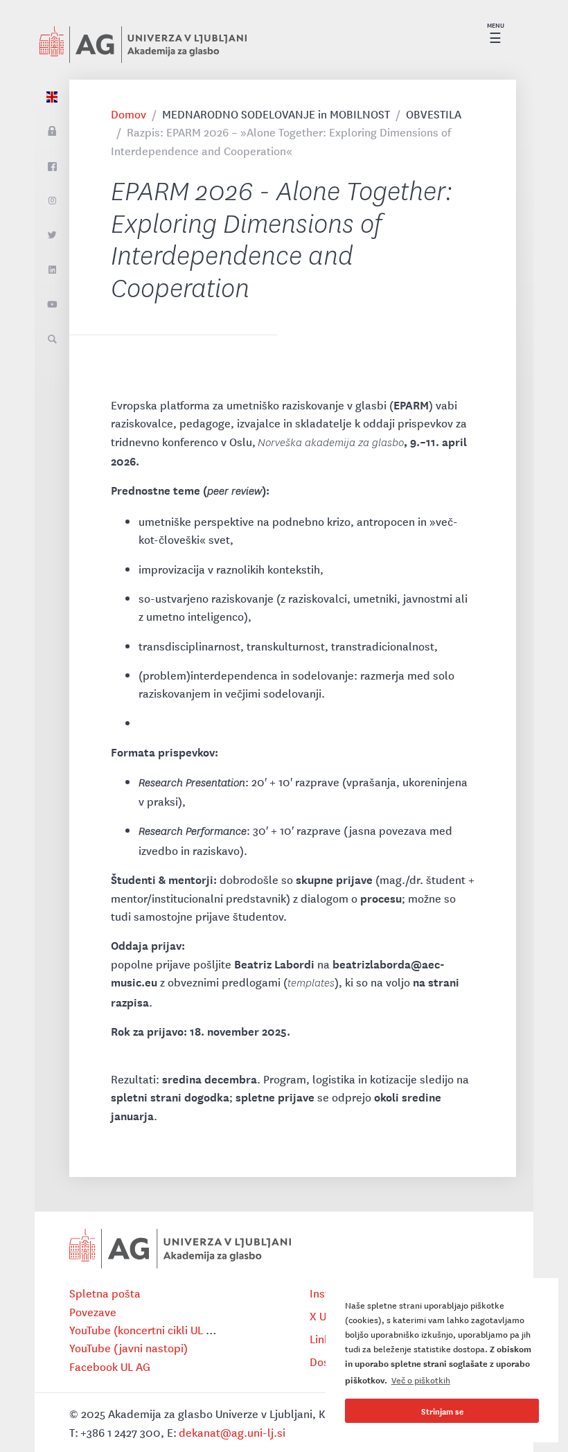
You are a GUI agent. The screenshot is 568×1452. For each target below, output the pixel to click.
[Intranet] (52, 131)
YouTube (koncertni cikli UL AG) (146, 1329)
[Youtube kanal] (52, 304)
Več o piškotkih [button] (420, 1379)
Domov (128, 113)
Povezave (92, 1311)
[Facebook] (52, 166)
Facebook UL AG (109, 1366)
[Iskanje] (52, 339)
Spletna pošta (105, 1292)
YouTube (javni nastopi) (128, 1347)
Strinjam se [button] (442, 1410)
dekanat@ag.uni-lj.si (232, 1432)
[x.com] (52, 235)
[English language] (52, 97)
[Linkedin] (52, 270)
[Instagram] (52, 201)
